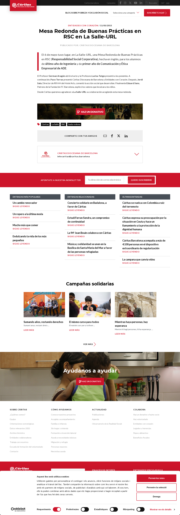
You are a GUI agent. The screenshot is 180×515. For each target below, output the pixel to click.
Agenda (95, 419)
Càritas (45, 124)
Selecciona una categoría (124, 13)
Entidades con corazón (143, 424)
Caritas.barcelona (91, 3)
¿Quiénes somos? (17, 414)
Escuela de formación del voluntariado (26, 447)
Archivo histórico (17, 433)
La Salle (55, 124)
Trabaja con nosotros (19, 442)
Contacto (14, 451)
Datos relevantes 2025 (20, 428)
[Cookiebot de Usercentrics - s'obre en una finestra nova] (18, 509)
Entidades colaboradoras (21, 437)
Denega (156, 496)
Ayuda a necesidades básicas (63, 437)
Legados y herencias (142, 428)
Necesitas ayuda (58, 451)
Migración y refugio (59, 442)
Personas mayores (59, 447)
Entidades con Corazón (83, 25)
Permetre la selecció (156, 487)
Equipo (13, 419)
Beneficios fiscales (141, 437)
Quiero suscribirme (141, 180)
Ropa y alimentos (140, 433)
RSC (63, 124)
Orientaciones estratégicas (22, 424)
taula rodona (74, 124)
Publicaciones (98, 414)
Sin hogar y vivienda (59, 428)
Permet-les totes (156, 478)
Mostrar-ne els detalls (160, 509)
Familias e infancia (59, 424)
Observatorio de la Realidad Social (107, 424)
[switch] (85, 509)
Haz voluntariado (140, 419)
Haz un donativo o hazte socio (146, 414)
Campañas (111, 3)
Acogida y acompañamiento (63, 419)
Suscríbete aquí (156, 13)
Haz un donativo (91, 381)
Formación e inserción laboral (63, 433)
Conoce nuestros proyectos (63, 414)
